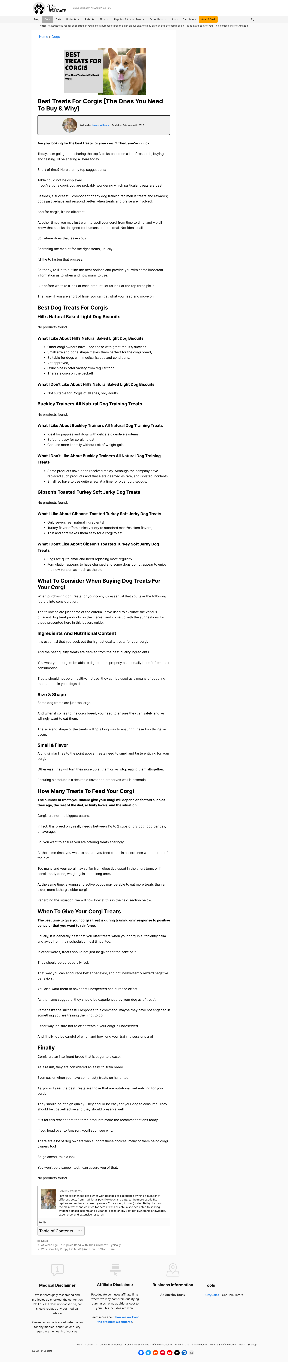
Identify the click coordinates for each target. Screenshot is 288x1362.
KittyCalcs (212, 1295)
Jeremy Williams (100, 125)
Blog (36, 19)
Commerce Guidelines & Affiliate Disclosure (148, 1344)
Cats (58, 19)
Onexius (171, 1294)
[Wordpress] (44, 1222)
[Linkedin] (40, 1222)
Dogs (47, 19)
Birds (102, 19)
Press (242, 1344)
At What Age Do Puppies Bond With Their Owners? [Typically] (81, 1245)
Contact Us (91, 1344)
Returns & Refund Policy (223, 1344)
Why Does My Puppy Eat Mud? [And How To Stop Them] (78, 1249)
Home (43, 37)
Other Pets (156, 19)
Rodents (71, 19)
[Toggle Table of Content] (78, 1230)
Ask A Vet (208, 19)
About (79, 1344)
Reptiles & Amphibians (127, 19)
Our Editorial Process (111, 1344)
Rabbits (89, 19)
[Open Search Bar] (252, 19)
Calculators (189, 19)
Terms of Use (182, 1344)
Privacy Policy (199, 1344)
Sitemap (252, 1344)
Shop (174, 19)
